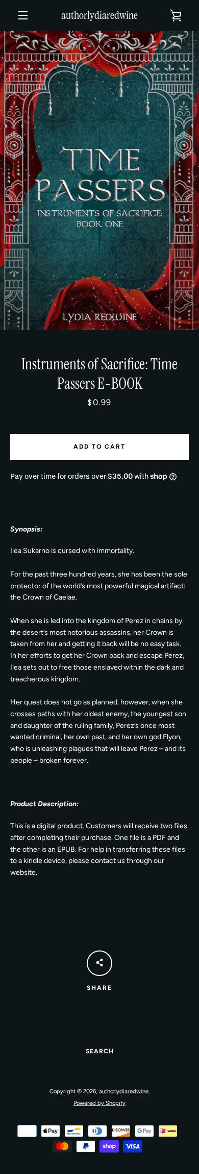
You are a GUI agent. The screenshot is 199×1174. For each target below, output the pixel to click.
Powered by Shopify (99, 1102)
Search (100, 1051)
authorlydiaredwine (99, 15)
